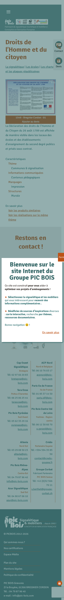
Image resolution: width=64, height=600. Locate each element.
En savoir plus (50, 332)
